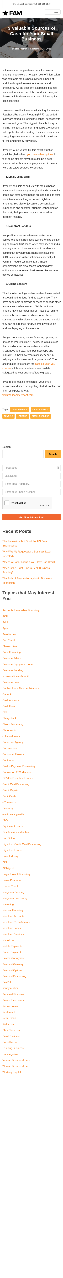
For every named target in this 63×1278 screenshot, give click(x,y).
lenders (22, 416)
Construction (9, 748)
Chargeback (9, 718)
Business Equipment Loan (17, 664)
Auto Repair (9, 634)
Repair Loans (10, 1006)
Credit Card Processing (15, 784)
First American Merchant (16, 832)
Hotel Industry (10, 856)
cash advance (20, 409)
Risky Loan (8, 1024)
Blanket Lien (9, 646)
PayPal (6, 982)
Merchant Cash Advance (16, 922)
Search (6, 447)
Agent (5, 628)
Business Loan (11, 682)
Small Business (40, 416)
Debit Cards (9, 796)
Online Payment (11, 952)
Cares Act (8, 694)
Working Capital (11, 1072)
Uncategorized (10, 1054)
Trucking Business (13, 1048)
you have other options (40, 154)
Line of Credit (10, 886)
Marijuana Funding (13, 892)
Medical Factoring (12, 910)
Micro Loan (8, 940)
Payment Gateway (12, 964)
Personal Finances (13, 994)
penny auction (10, 988)
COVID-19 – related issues (17, 778)
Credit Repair (10, 790)
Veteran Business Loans (16, 1060)
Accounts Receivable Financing (20, 610)
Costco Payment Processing (18, 766)
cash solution (40, 409)
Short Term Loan (11, 1030)
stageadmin (21, 48)
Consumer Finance (13, 754)
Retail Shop (9, 1018)
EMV (5, 820)
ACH (5, 616)
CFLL (5, 712)
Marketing (8, 904)
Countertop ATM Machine (17, 772)
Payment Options (12, 970)
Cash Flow (8, 706)
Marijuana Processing (14, 898)
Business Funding (12, 670)
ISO (4, 862)
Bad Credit (8, 640)
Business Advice (11, 658)
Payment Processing (14, 976)
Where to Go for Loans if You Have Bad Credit (28, 562)
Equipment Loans (12, 826)
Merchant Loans (11, 928)
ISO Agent (8, 868)
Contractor (8, 760)
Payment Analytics (13, 958)
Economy (7, 808)
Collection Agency (12, 742)
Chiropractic (9, 730)
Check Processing (12, 724)
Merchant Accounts (13, 916)
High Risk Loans (11, 850)
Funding (8, 416)
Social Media (9, 1042)
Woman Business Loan (15, 1066)
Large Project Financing (16, 874)
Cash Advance (10, 700)
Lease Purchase (11, 880)
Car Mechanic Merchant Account (21, 688)
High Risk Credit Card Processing (21, 844)
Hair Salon (8, 838)
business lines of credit (15, 676)
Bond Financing (11, 652)
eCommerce (9, 802)
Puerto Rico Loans (13, 1000)
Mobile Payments (12, 946)
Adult (5, 622)
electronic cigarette (13, 814)
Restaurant (8, 1012)
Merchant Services (13, 934)
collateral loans (11, 736)
